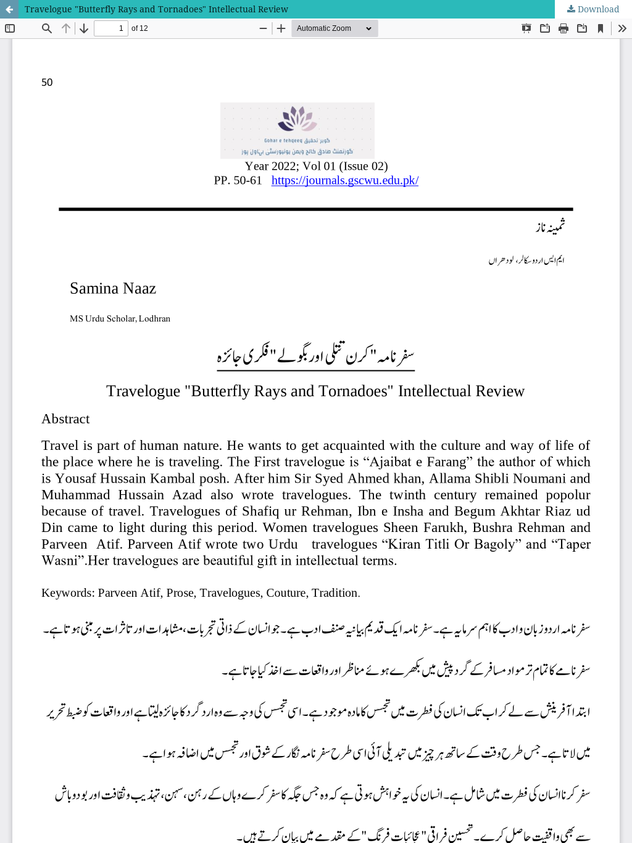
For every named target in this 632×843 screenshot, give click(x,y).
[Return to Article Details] (9, 9)
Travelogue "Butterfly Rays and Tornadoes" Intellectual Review (156, 9)
